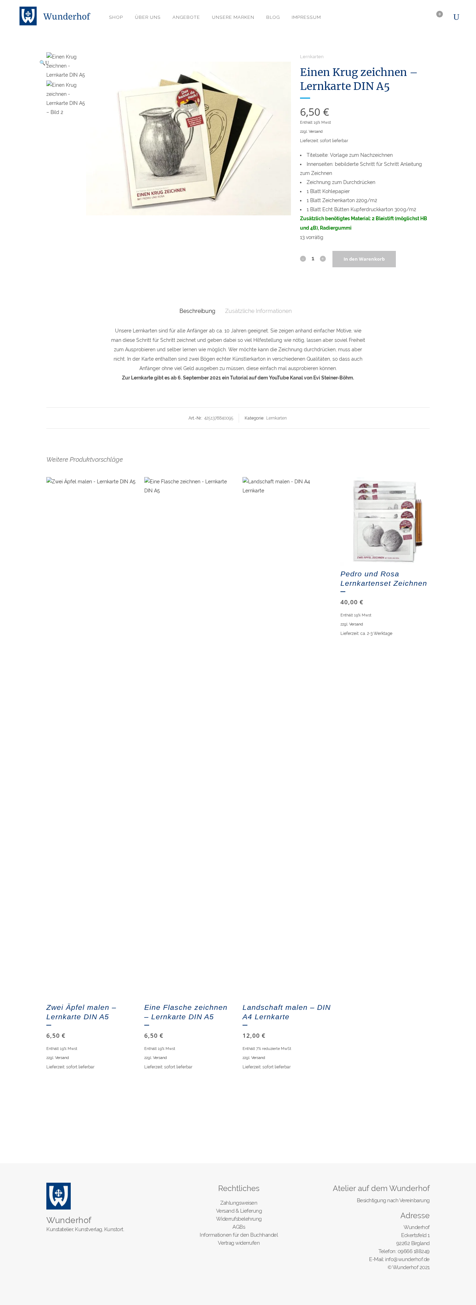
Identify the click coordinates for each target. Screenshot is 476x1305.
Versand (316, 131)
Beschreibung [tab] (197, 311)
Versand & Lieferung (239, 1211)
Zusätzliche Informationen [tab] (258, 311)
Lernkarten (312, 56)
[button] (161, 63)
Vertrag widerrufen (239, 1243)
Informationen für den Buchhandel (239, 1235)
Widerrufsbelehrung (239, 1219)
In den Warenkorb (364, 259)
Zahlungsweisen (238, 1203)
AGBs (238, 1227)
